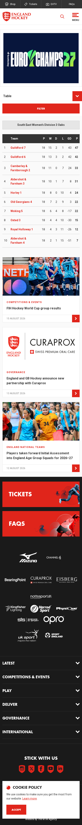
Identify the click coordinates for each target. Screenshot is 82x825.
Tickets (33, 4)
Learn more (29, 798)
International (17, 731)
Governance (15, 718)
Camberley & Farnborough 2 (20, 168)
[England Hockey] (16, 17)
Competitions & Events (26, 676)
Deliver (10, 704)
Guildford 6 (18, 156)
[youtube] (51, 769)
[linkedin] (60, 769)
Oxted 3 (15, 220)
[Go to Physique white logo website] (67, 608)
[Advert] (41, 58)
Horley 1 (16, 192)
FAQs (72, 4)
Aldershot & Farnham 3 (18, 181)
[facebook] (41, 769)
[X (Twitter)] (31, 769)
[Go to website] (28, 557)
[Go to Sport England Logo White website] (54, 635)
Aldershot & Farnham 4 (18, 240)
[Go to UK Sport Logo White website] (28, 635)
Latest (8, 663)
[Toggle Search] (62, 16)
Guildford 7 (18, 147)
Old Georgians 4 (21, 201)
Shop (12, 4)
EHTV (54, 4)
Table (7, 96)
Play (7, 690)
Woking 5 (17, 211)
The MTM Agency (47, 819)
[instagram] (22, 769)
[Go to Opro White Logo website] (54, 620)
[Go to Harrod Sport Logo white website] (41, 608)
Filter (41, 108)
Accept (16, 809)
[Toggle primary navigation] (75, 16)
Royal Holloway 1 (22, 229)
